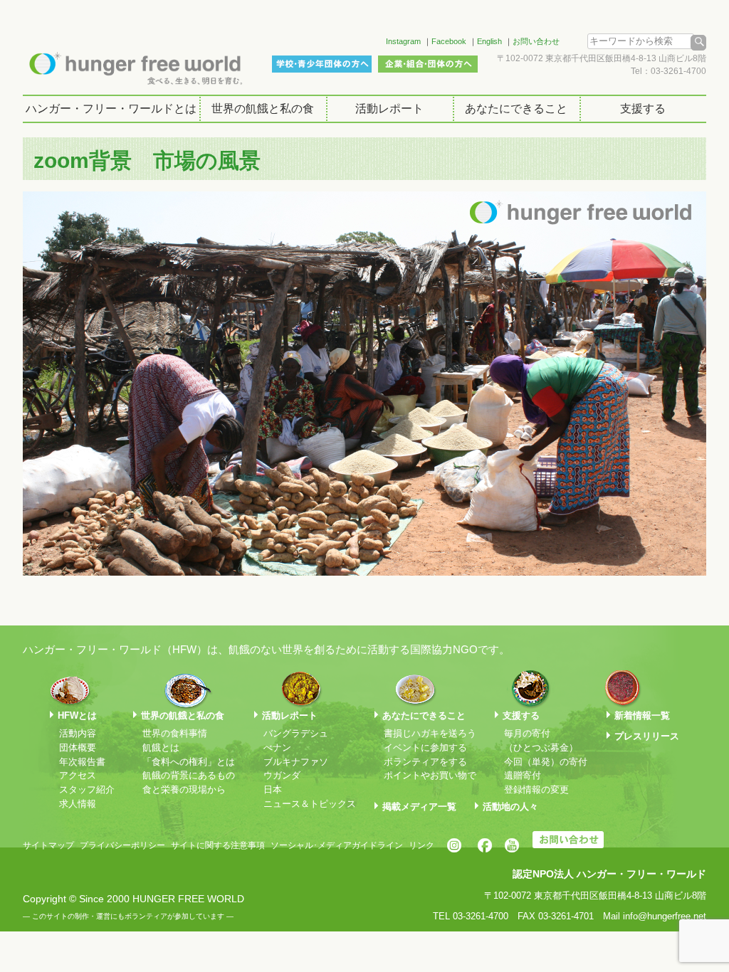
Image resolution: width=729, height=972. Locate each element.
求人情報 (77, 803)
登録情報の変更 (536, 789)
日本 (272, 789)
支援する (643, 108)
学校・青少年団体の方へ (322, 64)
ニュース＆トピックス (309, 803)
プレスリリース (646, 736)
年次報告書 (82, 761)
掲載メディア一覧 (419, 806)
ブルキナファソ (295, 761)
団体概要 (77, 747)
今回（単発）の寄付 (545, 761)
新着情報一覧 (642, 715)
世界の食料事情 (174, 733)
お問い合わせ (536, 41)
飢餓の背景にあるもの (188, 775)
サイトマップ (48, 845)
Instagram (403, 41)
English (489, 41)
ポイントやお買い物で (430, 775)
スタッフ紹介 (87, 789)
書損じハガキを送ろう (430, 733)
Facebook (448, 41)
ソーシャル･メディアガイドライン (337, 845)
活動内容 (77, 733)
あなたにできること (516, 108)
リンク (421, 845)
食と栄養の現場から (184, 789)
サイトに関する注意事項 (218, 845)
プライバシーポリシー (122, 845)
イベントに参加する (425, 747)
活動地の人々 (510, 806)
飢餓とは (160, 747)
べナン (277, 747)
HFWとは (77, 715)
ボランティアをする (425, 761)
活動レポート (389, 108)
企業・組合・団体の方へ (428, 64)
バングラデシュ (295, 733)
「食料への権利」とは (188, 761)
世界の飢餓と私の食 (262, 108)
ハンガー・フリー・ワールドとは (111, 108)
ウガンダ (281, 775)
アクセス (77, 775)
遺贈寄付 (522, 775)
